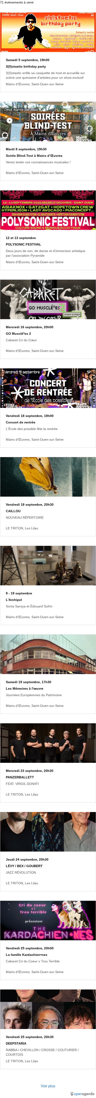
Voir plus (48, 1086)
